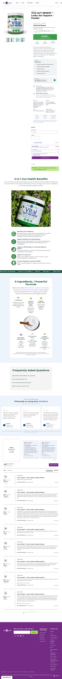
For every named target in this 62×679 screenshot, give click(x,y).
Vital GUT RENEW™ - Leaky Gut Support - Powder (17, 8)
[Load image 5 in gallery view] (23, 40)
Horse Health (42, 641)
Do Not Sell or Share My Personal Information (54, 660)
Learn (51, 633)
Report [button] (29, 500)
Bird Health (42, 639)
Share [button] (34, 164)
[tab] (49, 470)
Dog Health (42, 634)
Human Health (43, 632)
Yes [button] (27, 500)
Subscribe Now (45, 157)
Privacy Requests (53, 664)
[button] (17, 3)
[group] (10, 464)
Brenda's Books (53, 656)
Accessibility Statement (53, 669)
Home (4, 8)
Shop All (52, 631)
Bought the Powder (9, 426)
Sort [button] (5, 470)
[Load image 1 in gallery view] (8, 40)
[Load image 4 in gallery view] (18, 40)
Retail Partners (53, 635)
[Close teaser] (12, 675)
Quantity (33, 135)
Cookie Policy (53, 666)
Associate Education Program (52, 642)
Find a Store (52, 645)
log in (44, 169)
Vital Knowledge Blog (53, 650)
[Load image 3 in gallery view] (13, 40)
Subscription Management (53, 654)
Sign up (40, 169)
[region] (40, 449)
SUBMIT (34, 632)
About (51, 647)
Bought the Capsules (29, 426)
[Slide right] (27, 40)
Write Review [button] (53, 464)
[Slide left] (4, 40)
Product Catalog (53, 637)
